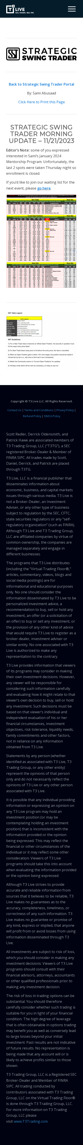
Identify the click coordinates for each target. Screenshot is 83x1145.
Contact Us (14, 410)
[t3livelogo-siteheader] (20, 9)
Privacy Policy (65, 410)
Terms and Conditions (39, 410)
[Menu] (70, 9)
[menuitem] (70, 9)
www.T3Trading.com (31, 1121)
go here (44, 188)
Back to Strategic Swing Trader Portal (41, 84)
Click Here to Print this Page (41, 102)
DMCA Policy (52, 416)
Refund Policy (32, 416)
